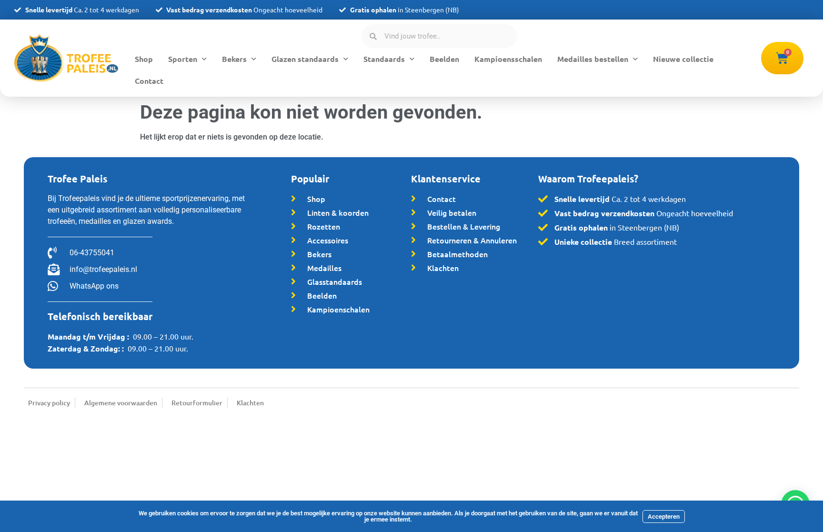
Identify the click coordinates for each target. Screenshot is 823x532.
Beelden (444, 59)
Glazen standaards (305, 59)
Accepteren (664, 516)
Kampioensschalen (508, 59)
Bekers (234, 59)
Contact (149, 81)
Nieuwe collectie (683, 59)
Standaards (384, 59)
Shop (144, 59)
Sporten (182, 59)
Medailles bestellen (592, 59)
